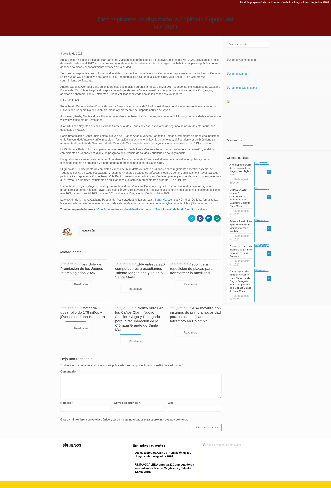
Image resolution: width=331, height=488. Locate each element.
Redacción (88, 230)
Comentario (68, 371)
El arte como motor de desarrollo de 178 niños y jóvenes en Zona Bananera (82, 312)
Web (171, 402)
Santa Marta (162, 199)
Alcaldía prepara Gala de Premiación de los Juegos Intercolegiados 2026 (272, 2)
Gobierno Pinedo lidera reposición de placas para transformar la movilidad (191, 268)
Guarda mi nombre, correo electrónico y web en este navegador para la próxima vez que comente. (124, 419)
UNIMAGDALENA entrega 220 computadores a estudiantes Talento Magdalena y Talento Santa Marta (164, 468)
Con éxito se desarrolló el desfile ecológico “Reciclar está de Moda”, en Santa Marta (152, 209)
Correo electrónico (127, 402)
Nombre (66, 402)
